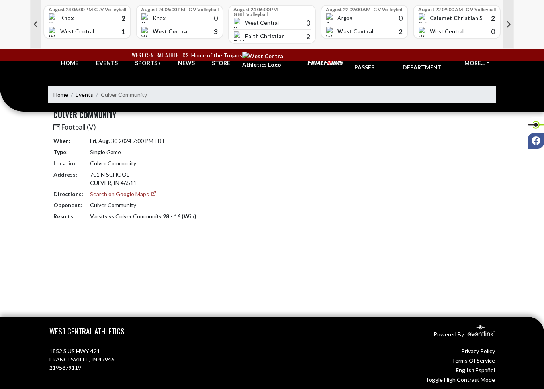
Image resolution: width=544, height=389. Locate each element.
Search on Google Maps (120, 194)
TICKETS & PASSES (369, 63)
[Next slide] (508, 24)
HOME (69, 62)
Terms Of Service (473, 360)
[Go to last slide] (35, 24)
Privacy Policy (478, 351)
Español (485, 370)
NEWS (186, 62)
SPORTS (146, 62)
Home (60, 94)
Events (84, 94)
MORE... (474, 62)
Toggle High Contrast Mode (460, 379)
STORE (221, 62)
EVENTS (107, 62)
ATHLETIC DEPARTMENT (422, 63)
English (465, 370)
